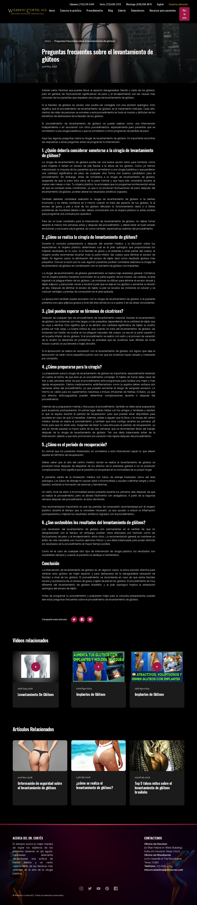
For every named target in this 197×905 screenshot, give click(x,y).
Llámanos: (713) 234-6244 (82, 4)
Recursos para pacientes (163, 10)
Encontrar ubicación (178, 4)
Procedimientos (94, 10)
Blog (110, 10)
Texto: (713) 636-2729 (110, 4)
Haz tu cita (184, 14)
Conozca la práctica (70, 10)
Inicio (52, 10)
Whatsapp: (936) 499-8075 (139, 4)
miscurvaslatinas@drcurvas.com (163, 869)
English (160, 4)
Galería (122, 10)
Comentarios (137, 10)
